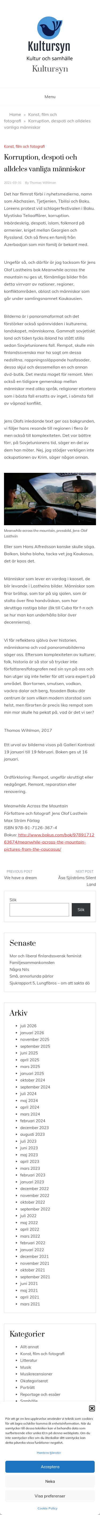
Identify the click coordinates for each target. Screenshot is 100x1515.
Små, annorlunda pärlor (31, 976)
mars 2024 (30, 1114)
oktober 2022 (32, 1202)
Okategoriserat (34, 1380)
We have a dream (20, 877)
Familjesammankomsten (32, 962)
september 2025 (35, 1046)
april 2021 (29, 1297)
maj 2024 (29, 1100)
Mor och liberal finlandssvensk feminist (45, 955)
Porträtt (27, 1387)
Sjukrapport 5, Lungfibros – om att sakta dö (50, 983)
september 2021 (35, 1276)
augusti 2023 (32, 1134)
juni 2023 (29, 1147)
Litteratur (28, 1360)
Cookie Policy (47, 1508)
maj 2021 (29, 1290)
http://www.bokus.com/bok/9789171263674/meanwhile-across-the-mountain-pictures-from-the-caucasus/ (49, 842)
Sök (13, 899)
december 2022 (34, 1188)
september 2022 (35, 1209)
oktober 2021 (32, 1269)
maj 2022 (29, 1222)
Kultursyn (50, 69)
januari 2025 (32, 1073)
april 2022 (29, 1229)
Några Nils (19, 969)
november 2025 (34, 1039)
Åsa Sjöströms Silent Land (77, 881)
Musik (25, 1367)
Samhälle (29, 1401)
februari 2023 (32, 1175)
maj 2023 (29, 1154)
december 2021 (34, 1256)
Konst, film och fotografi (24, 146)
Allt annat (29, 1346)
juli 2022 (28, 1215)
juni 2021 (29, 1283)
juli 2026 (28, 1025)
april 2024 (29, 1107)
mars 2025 (30, 1066)
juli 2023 (28, 1141)
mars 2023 (30, 1168)
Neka (50, 1481)
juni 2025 (29, 1052)
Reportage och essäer (40, 1394)
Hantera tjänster (49, 1453)
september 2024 (35, 1087)
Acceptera (50, 1466)
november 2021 (34, 1263)
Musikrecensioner (36, 1373)
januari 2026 (32, 1032)
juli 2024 (28, 1093)
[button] (92, 1408)
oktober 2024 (32, 1080)
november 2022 (34, 1195)
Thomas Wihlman (43, 183)
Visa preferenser (50, 1496)
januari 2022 (32, 1249)
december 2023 (34, 1127)
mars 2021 (30, 1304)
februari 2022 (32, 1242)
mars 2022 (30, 1236)
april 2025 (29, 1059)
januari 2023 (32, 1181)
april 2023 (29, 1161)
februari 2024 (32, 1120)
